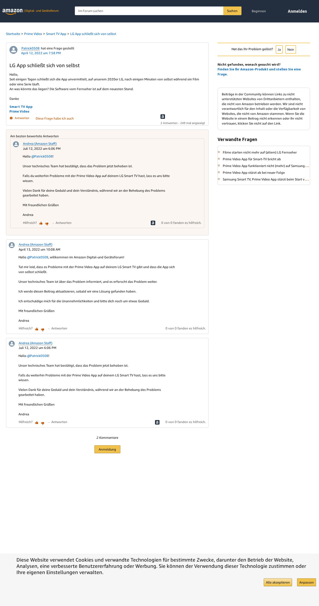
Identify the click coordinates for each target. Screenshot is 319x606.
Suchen (232, 11)
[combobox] (158, 10)
